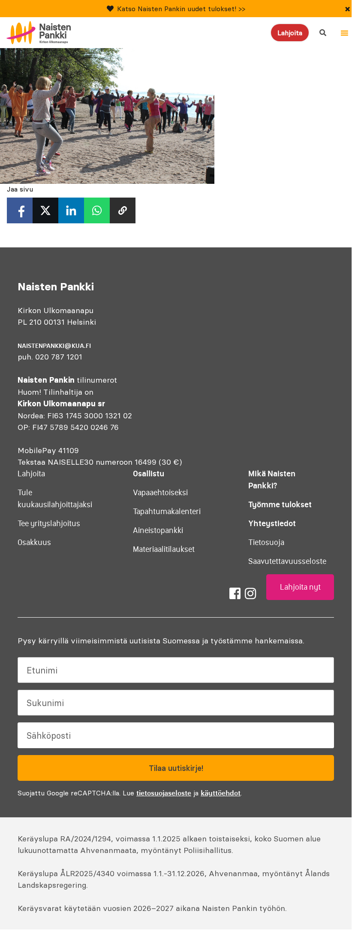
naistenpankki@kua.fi (54, 346)
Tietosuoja (266, 542)
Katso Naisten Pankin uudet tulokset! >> (181, 8)
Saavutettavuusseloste (287, 561)
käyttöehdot (221, 793)
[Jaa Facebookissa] (20, 210)
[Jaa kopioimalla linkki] (122, 210)
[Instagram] (250, 593)
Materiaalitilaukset (164, 549)
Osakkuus (34, 542)
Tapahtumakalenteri (167, 511)
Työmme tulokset (280, 504)
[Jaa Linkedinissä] (71, 210)
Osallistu (148, 473)
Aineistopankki (158, 530)
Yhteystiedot (272, 523)
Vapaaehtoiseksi (160, 492)
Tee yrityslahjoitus (49, 523)
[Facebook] (235, 593)
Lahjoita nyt (300, 587)
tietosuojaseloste (163, 793)
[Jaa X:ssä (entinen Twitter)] (45, 210)
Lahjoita (289, 32)
